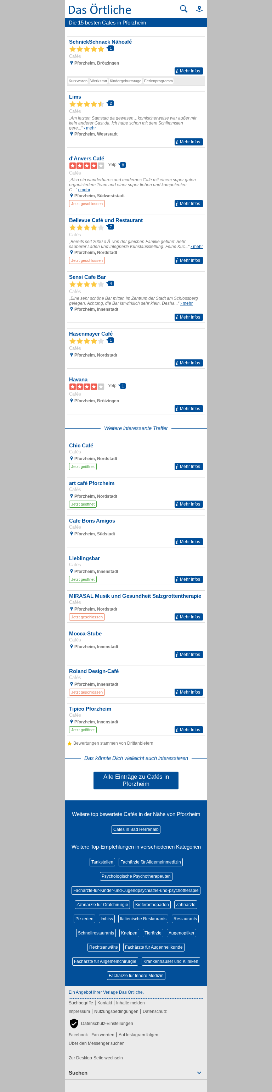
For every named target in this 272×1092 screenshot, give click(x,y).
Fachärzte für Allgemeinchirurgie (105, 961)
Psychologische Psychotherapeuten (136, 876)
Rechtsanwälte (103, 947)
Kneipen (129, 933)
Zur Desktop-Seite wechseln (96, 1057)
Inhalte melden (130, 1002)
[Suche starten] (183, 9)
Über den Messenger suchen (97, 1043)
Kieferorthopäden (152, 904)
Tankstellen (102, 862)
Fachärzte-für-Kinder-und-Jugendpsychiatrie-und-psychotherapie (136, 890)
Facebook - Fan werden (91, 1034)
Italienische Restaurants (143, 918)
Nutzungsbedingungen (116, 1011)
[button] (196, 8)
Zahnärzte (186, 904)
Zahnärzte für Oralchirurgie (102, 904)
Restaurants (185, 918)
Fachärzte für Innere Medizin (136, 975)
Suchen (78, 1073)
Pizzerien (84, 918)
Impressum (79, 1011)
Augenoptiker (181, 933)
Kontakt (104, 1002)
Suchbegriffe (81, 1002)
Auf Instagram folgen (138, 1034)
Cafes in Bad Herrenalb (136, 829)
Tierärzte (153, 933)
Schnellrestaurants (96, 933)
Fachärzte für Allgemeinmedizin (150, 862)
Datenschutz (155, 1011)
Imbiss (107, 918)
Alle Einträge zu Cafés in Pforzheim (136, 780)
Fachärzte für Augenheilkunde (154, 947)
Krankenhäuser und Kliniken (170, 961)
